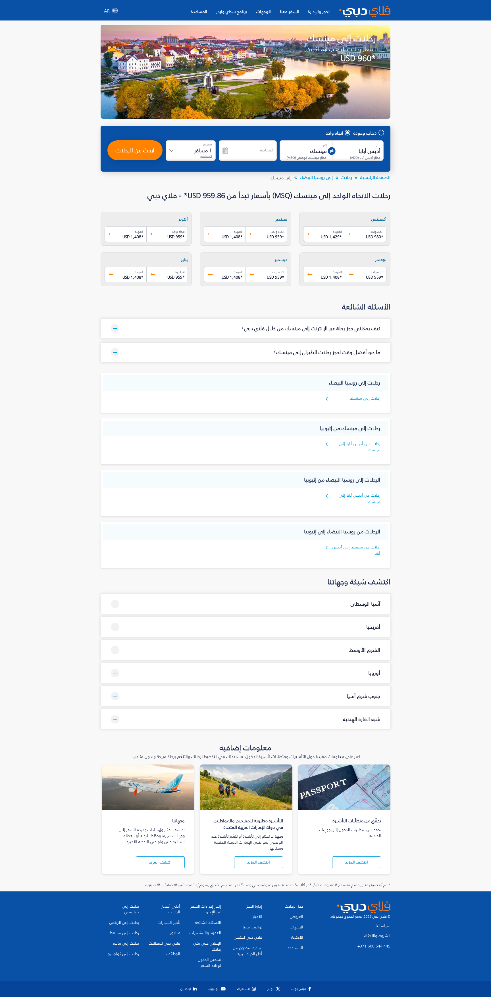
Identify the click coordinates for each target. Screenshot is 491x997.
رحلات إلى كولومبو (123, 954)
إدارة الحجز (254, 906)
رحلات (346, 177)
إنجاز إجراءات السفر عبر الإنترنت (205, 909)
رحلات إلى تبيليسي (130, 909)
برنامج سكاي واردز (231, 11)
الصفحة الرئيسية (375, 177)
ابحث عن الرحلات (135, 150)
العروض (296, 917)
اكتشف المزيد (356, 862)
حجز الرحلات (294, 906)
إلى (324, 145)
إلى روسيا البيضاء (316, 177)
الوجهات (263, 11)
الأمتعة (297, 937)
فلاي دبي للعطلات (164, 943)
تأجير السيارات (169, 923)
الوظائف (173, 954)
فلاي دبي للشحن (248, 937)
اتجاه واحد (334, 133)
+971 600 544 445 (373, 946)
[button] (245, 328)
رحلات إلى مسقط (124, 933)
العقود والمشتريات (205, 933)
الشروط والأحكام (377, 936)
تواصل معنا (252, 927)
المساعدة (199, 11)
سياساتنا (383, 926)
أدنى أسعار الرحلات (170, 909)
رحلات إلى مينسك (365, 398)
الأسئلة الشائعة (208, 923)
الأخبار (257, 917)
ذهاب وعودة (365, 133)
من (378, 145)
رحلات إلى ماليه (126, 943)
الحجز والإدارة (319, 11)
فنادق (175, 933)
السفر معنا (289, 11)
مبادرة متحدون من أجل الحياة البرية (247, 951)
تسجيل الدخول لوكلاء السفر (209, 963)
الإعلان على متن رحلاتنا (207, 946)
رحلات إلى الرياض (124, 923)
